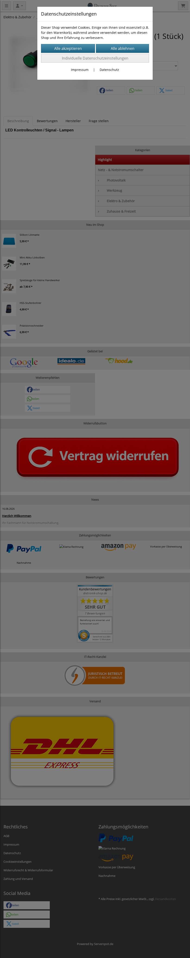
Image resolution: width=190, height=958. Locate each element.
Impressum (80, 69)
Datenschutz (109, 69)
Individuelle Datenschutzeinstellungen (95, 58)
